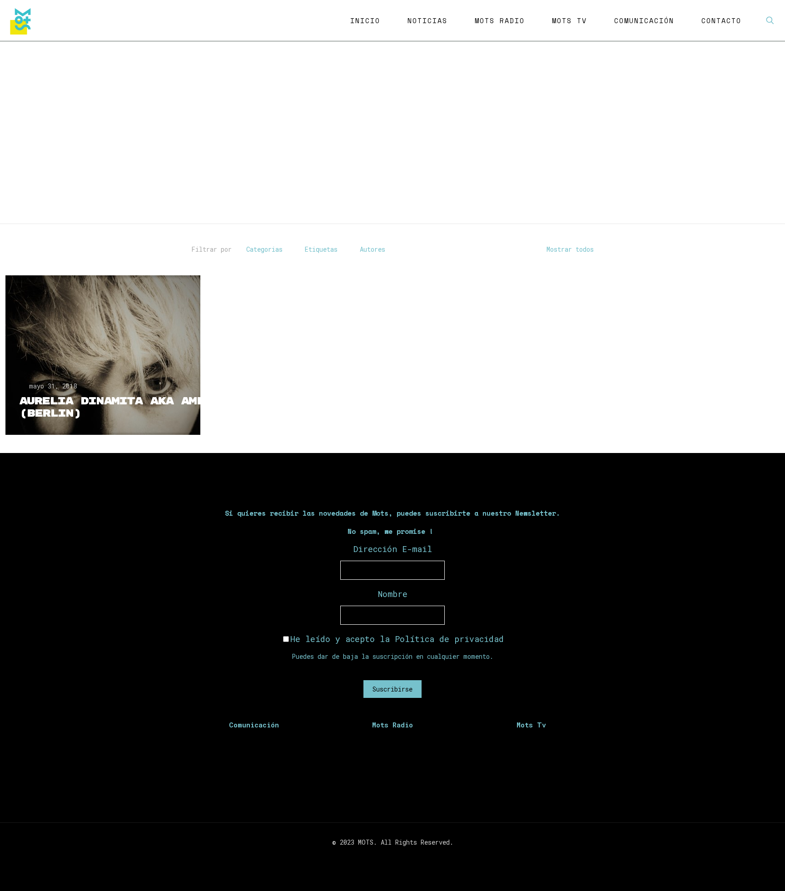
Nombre (392, 594)
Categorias (264, 249)
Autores (372, 249)
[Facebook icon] (378, 857)
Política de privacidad (449, 638)
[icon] (406, 857)
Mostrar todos (570, 249)
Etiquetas (321, 249)
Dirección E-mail (392, 549)
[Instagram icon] (397, 857)
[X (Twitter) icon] (387, 857)
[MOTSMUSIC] (22, 20)
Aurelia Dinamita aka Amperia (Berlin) (127, 407)
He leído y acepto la (397, 639)
